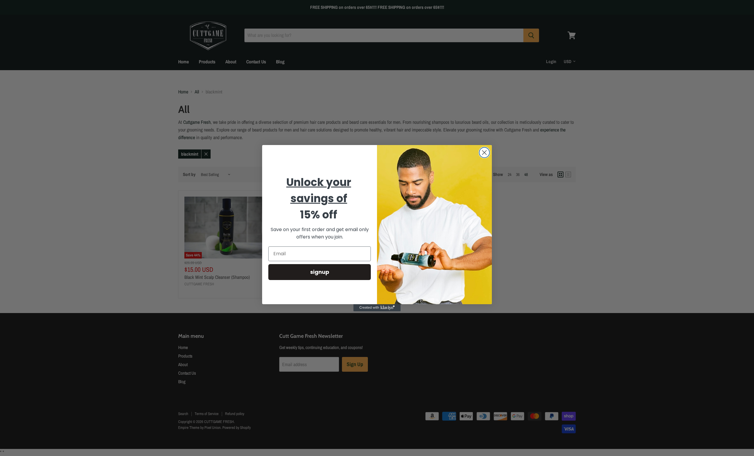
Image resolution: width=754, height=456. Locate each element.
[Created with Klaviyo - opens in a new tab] (377, 307)
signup (319, 271)
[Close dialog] (484, 152)
